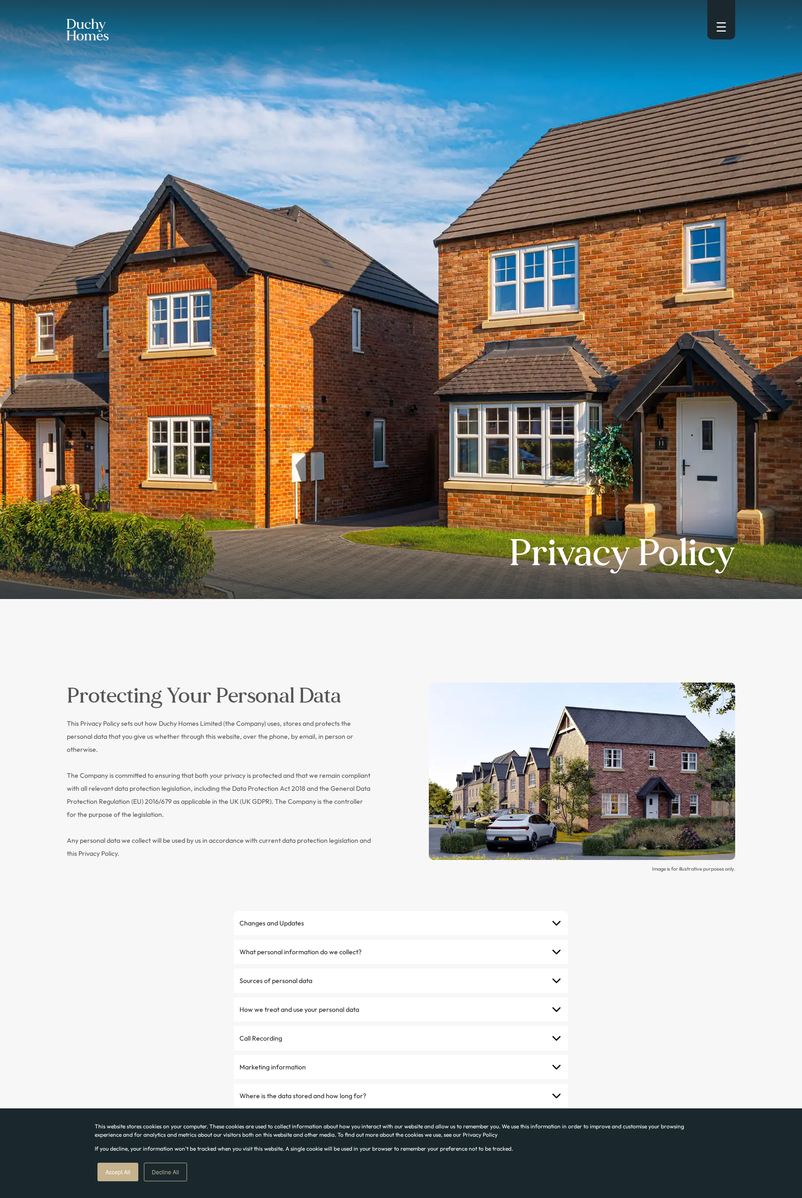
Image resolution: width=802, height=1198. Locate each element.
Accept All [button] (117, 1172)
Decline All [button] (165, 1172)
